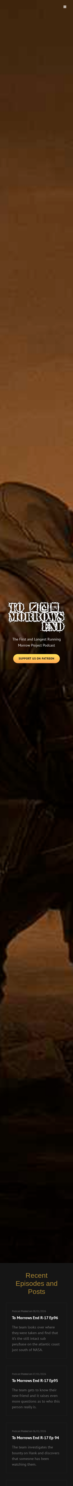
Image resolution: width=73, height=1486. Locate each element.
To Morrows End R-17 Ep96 (35, 1317)
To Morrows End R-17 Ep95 (35, 1380)
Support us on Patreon (39, 659)
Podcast (16, 1311)
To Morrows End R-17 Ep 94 (35, 1437)
